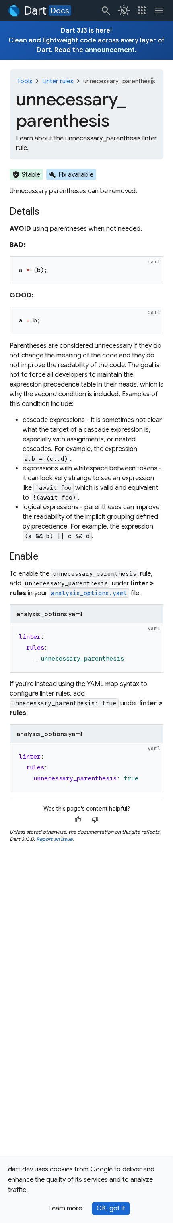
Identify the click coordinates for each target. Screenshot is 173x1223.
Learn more (65, 1208)
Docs (60, 10)
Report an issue (54, 839)
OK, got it (111, 1208)
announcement (110, 50)
